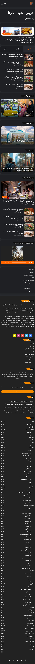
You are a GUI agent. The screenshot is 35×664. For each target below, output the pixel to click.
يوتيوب (29, 434)
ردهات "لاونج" (28, 516)
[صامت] (6, 262)
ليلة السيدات (28, 521)
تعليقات (6, 49)
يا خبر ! (31, 649)
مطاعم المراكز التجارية (25, 534)
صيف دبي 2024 (29, 633)
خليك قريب (27, 288)
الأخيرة (29, 49)
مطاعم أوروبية (27, 529)
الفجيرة (31, 442)
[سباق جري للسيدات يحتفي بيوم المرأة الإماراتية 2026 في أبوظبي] (28, 79)
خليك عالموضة (29, 618)
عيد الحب (29, 466)
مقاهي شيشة (28, 565)
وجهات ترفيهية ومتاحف (25, 605)
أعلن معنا (29, 291)
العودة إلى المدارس (26, 453)
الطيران (29, 581)
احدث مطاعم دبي (19, 404)
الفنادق (31, 272)
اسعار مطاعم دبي (29, 407)
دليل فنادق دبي (30, 410)
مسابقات (29, 432)
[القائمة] (2, 4)
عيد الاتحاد (29, 461)
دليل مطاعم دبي (20, 410)
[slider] (19, 262)
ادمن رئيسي (29, 37)
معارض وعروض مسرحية (25, 476)
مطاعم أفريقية (27, 523)
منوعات (31, 646)
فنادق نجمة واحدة (27, 500)
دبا (30, 445)
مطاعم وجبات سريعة (26, 557)
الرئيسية (31, 437)
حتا (32, 612)
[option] (17, 108)
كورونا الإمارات (29, 641)
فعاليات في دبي (29, 412)
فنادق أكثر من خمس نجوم (24, 492)
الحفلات (29, 450)
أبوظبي (31, 401)
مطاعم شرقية (27, 542)
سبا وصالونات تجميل (26, 591)
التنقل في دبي (27, 573)
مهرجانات (29, 482)
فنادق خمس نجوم (27, 497)
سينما (30, 594)
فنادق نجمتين (28, 502)
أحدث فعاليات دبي (14, 401)
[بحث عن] (5, 4)
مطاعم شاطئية (27, 539)
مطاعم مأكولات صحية (26, 552)
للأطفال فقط (28, 597)
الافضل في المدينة (28, 280)
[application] (17, 255)
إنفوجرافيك (30, 427)
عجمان (31, 638)
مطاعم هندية (28, 555)
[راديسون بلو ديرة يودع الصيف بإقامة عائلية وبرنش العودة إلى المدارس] (28, 57)
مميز (31, 644)
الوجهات (31, 277)
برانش (29, 510)
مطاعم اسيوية (27, 531)
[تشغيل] (31, 262)
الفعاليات (30, 270)
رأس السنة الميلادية (26, 455)
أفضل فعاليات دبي (29, 404)
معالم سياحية (28, 602)
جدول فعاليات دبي (19, 407)
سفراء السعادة (29, 628)
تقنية (31, 607)
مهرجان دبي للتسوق (26, 479)
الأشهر (17, 49)
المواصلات (30, 570)
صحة (30, 652)
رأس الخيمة (30, 623)
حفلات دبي (10, 407)
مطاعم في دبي (7, 412)
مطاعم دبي (14, 412)
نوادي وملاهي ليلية (26, 568)
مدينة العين (28, 424)
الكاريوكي (29, 508)
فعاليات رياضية (27, 471)
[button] (17, 255)
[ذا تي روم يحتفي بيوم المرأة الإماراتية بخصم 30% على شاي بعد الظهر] (28, 72)
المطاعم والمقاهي (28, 275)
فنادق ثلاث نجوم (27, 495)
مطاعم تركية (28, 536)
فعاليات (13, 410)
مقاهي (29, 563)
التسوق (29, 586)
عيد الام (29, 463)
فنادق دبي (22, 412)
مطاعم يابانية (28, 560)
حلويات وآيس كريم (26, 513)
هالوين (29, 484)
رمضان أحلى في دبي (27, 625)
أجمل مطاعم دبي (23, 401)
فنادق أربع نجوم (27, 489)
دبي (5, 407)
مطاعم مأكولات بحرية (26, 550)
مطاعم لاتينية (28, 547)
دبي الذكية (30, 620)
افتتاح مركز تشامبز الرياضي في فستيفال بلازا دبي (19, 143)
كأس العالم (28, 474)
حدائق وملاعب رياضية (26, 589)
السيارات (29, 578)
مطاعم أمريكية (27, 526)
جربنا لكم (30, 610)
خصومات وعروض (28, 615)
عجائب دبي (30, 636)
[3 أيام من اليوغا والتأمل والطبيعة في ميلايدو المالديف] (28, 87)
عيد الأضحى (28, 458)
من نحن (29, 285)
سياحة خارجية (29, 631)
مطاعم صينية (28, 544)
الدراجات (29, 576)
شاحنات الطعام (27, 518)
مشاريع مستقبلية (28, 283)
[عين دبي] (31, 3)
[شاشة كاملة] (3, 262)
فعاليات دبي (6, 410)
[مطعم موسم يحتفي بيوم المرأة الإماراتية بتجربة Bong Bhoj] (28, 64)
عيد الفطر (29, 468)
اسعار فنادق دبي (9, 404)
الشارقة (31, 440)
